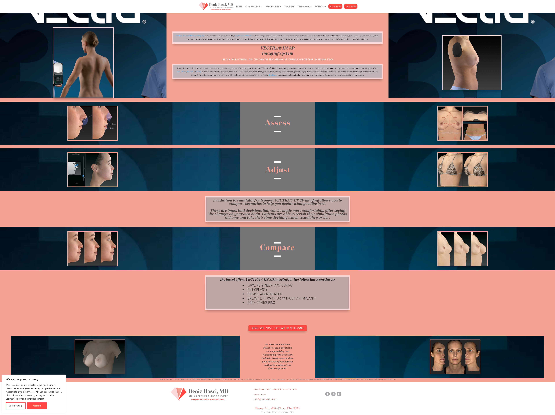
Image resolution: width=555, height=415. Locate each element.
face (179, 71)
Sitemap (259, 408)
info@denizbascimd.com (265, 399)
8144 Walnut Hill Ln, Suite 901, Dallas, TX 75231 (275, 389)
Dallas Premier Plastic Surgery (190, 35)
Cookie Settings (16, 405)
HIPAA (296, 408)
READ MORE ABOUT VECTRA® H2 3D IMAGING (278, 328)
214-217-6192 (260, 395)
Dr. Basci (273, 75)
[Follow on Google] (339, 394)
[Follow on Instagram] (333, 394)
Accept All (37, 405)
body (198, 71)
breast (190, 71)
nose (184, 71)
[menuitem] (239, 6)
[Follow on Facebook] (327, 394)
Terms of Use (285, 408)
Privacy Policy (271, 408)
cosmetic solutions (243, 35)
